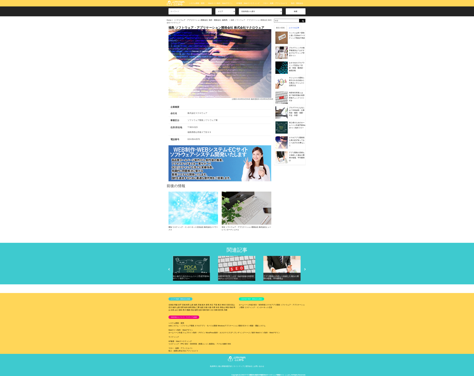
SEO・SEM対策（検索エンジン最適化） (200, 344)
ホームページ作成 (246, 305)
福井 (174, 307)
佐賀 (200, 310)
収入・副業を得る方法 (177, 351)
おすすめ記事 (294, 28)
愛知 (194, 307)
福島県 (224, 20)
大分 (212, 310)
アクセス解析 (222, 344)
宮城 (184, 305)
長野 (182, 307)
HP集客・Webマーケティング (247, 3)
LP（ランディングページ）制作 (242, 333)
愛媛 (188, 310)
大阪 (209, 307)
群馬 (207, 305)
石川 (170, 307)
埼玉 (211, 305)
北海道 (171, 305)
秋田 (187, 305)
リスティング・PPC (176, 344)
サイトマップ (239, 366)
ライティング (173, 337)
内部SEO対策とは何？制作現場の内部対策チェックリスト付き (236, 277)
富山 (233, 305)
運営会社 (248, 366)
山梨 (178, 307)
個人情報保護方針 (225, 366)
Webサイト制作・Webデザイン (220, 3)
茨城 (199, 305)
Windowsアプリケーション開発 (230, 326)
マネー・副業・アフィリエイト (275, 3)
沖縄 (225, 310)
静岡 (190, 307)
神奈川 (224, 305)
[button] (169, 269)
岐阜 (186, 307)
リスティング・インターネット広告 (258, 307)
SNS (229, 344)
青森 (176, 305)
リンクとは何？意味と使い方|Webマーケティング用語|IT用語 (297, 35)
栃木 (203, 305)
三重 (198, 307)
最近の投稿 (280, 28)
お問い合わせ (259, 366)
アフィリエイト (192, 351)
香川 (184, 310)
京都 (205, 307)
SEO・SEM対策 (259, 305)
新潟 (229, 305)
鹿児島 (220, 310)
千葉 (215, 305)
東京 (219, 305)
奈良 (217, 307)
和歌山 (222, 307)
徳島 (180, 310)
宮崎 (216, 310)
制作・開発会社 (297, 3)
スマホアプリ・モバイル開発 (206, 326)
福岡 (196, 310)
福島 (195, 305)
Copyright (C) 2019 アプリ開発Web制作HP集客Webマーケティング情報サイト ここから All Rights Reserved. (268, 375)
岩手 (180, 305)
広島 (172, 310)
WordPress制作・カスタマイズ (218, 333)
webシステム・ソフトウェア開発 (181, 326)
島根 (231, 307)
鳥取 (227, 307)
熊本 (208, 310)
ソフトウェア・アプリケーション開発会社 (191, 20)
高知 (192, 310)
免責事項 (213, 366)
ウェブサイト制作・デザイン (194, 333)
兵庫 (213, 307)
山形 (191, 305)
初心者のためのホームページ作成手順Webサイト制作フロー (297, 125)
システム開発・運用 (196, 3)
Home (169, 20)
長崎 (204, 310)
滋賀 (202, 307)
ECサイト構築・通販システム (254, 326)
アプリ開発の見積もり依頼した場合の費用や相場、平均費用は (281, 277)
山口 (176, 310)
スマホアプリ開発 (273, 305)
